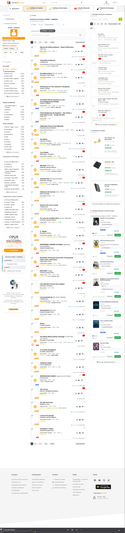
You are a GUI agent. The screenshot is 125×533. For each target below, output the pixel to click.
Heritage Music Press (104, 94)
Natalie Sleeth (106, 92)
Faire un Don (35, 490)
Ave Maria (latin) (51, 74)
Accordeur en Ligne (78, 484)
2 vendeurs (103, 229)
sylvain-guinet (75, 96)
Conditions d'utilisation (17, 487)
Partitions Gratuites (60, 479)
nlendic (76, 359)
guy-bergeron (75, 69)
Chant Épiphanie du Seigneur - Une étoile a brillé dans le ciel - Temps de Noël (56, 114)
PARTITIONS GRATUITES (10, 38)
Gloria (45, 324)
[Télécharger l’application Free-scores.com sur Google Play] (103, 487)
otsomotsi (76, 253)
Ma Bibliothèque (10, 19)
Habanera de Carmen (52, 192)
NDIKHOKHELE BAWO (55, 377)
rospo (77, 240)
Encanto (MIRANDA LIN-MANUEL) (109, 302)
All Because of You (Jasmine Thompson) (55, 87)
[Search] (80, 35)
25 (101, 24)
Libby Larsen (106, 71)
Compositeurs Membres (38, 479)
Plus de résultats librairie (107, 362)
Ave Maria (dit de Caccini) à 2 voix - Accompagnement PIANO (53, 101)
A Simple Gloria (102, 68)
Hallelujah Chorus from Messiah (51, 127)
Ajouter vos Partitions (38, 482)
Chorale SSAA (102, 112)
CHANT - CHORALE (10, 69)
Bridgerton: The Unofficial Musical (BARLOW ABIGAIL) (109, 279)
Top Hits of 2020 (104, 343)
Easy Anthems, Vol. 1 (104, 44)
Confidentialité (15, 490)
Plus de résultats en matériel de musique (106, 204)
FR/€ (114, 2)
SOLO (5, 52)
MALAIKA (47, 271)
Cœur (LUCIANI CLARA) (106, 321)
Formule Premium (36, 487)
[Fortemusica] (94, 497)
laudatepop (76, 56)
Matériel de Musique (60, 487)
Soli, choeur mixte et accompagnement (109, 244)
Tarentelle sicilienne (47, 61)
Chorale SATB (102, 56)
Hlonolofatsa (48, 311)
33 (105, 24)
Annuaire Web (76, 487)
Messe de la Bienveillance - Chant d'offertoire (57, 48)
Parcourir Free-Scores (11, 23)
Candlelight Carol (103, 78)
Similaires (110, 235)
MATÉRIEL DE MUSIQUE (10, 45)
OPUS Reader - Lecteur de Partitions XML (80, 480)
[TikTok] (108, 480)
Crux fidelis (47, 153)
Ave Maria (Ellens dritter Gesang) (56, 338)
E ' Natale (45, 232)
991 (40, 42)
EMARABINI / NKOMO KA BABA (55, 246)
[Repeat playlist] (81, 530)
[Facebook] (95, 480)
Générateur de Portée (79, 489)
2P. (11, 52)
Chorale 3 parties (103, 46)
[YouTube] (99, 480)
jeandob (76, 267)
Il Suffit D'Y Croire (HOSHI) (107, 218)
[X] (104, 480)
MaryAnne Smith (97, 120)
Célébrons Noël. (46, 364)
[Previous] (67, 530)
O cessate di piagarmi (48, 350)
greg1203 (76, 161)
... (4, 56)
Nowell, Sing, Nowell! (104, 88)
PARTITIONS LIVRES (9, 40)
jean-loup (76, 109)
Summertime (51, 179)
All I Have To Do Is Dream (105, 55)
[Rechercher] (82, 2)
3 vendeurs (103, 253)
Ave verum (49, 390)
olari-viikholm (75, 425)
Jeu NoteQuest (77, 492)
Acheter (117, 235)
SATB (21, 52)
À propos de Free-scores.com (19, 479)
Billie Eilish (98, 118)
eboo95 (76, 372)
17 (98, 24)
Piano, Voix (101, 36)
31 (35, 42)
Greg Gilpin (105, 104)
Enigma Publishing (105, 63)
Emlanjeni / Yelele (47, 429)
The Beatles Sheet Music (107, 262)
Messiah (48, 166)
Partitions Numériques (61, 485)
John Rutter (106, 82)
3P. (16, 52)
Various (104, 48)
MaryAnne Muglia (109, 118)
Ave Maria (45, 140)
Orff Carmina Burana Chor (107, 240)
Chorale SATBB (103, 80)
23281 (52, 42)
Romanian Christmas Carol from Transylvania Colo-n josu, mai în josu (56, 259)
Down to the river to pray (49, 206)
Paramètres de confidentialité (19, 493)
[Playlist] (122, 530)
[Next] (76, 530)
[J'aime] (31, 530)
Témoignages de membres (18, 485)
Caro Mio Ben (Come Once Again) (52, 285)
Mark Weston (115, 92)
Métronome (76, 495)
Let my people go (53, 298)
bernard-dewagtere (74, 148)
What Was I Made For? (104, 110)
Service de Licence (37, 485)
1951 (46, 42)
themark (76, 214)
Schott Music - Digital (110, 39)
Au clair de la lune (46, 403)
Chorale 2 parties (103, 90)
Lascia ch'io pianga (48, 416)
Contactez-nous (15, 482)
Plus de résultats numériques (107, 124)
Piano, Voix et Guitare (105, 222)
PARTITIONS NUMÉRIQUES (11, 43)
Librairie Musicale (59, 482)
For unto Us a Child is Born (55, 219)
